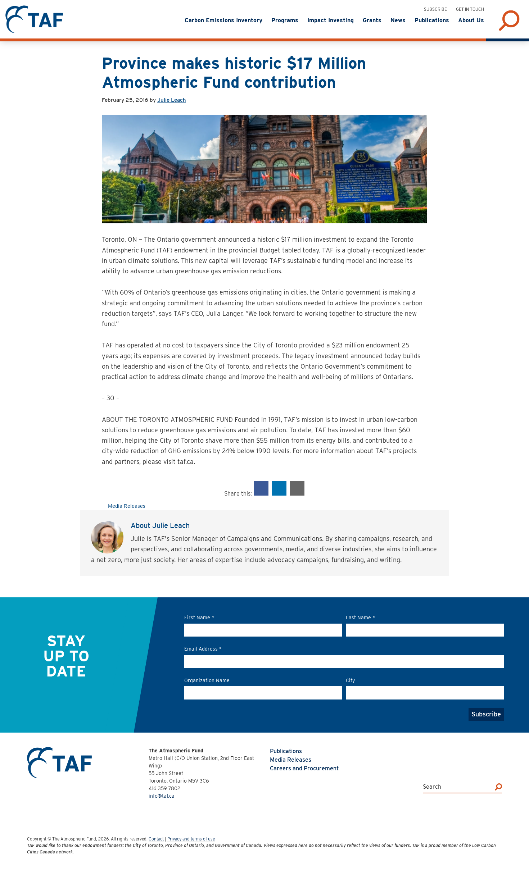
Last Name (360, 617)
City (350, 680)
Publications (286, 751)
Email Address (203, 649)
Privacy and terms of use (191, 839)
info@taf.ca (162, 796)
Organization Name (207, 680)
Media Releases (126, 506)
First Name (199, 617)
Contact (156, 839)
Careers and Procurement (304, 768)
